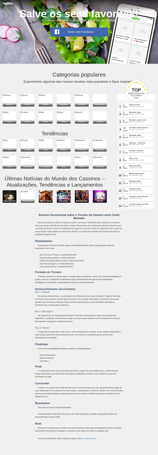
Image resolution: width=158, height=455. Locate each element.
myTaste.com (8, 4)
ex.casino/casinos (89, 438)
